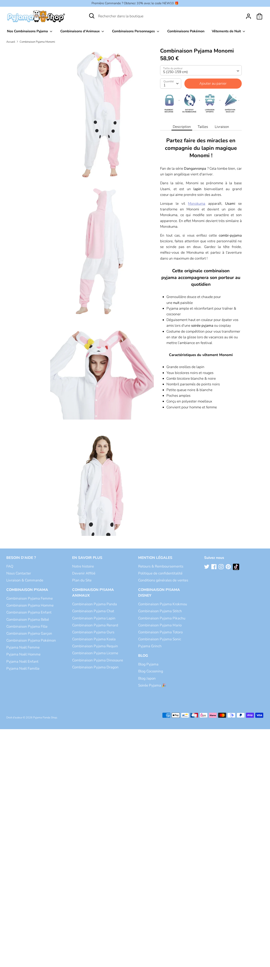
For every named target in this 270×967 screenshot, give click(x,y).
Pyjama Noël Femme (23, 647)
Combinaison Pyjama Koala (94, 639)
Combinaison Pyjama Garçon (29, 633)
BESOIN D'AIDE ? (21, 557)
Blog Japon (147, 678)
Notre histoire (83, 566)
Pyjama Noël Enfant (22, 661)
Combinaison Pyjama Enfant (28, 612)
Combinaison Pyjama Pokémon (31, 640)
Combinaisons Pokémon (185, 31)
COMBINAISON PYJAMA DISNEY (159, 592)
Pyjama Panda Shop (45, 717)
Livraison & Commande (24, 580)
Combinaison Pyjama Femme (29, 598)
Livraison (222, 126)
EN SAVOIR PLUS (87, 557)
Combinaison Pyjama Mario (160, 625)
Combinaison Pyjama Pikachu (161, 618)
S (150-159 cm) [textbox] (175, 71)
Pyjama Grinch (150, 646)
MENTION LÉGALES (155, 557)
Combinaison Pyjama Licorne (95, 653)
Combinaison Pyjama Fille (26, 626)
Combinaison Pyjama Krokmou (162, 604)
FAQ (9, 566)
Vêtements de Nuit (227, 31)
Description (182, 126)
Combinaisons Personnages (134, 31)
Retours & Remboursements (160, 566)
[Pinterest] (229, 567)
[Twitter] (207, 567)
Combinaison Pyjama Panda (94, 604)
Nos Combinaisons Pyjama (28, 31)
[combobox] (201, 70)
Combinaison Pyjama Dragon (95, 667)
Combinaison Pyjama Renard (95, 625)
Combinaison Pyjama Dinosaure (97, 660)
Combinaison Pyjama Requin (95, 646)
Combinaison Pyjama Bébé (27, 619)
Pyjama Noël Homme (23, 654)
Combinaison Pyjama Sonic (159, 639)
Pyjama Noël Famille (22, 668)
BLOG (143, 655)
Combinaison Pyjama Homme (30, 605)
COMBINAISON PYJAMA (27, 589)
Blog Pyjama (148, 664)
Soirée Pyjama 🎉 (152, 685)
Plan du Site (82, 580)
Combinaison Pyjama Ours (93, 632)
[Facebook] (214, 567)
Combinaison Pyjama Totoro (160, 632)
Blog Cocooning (150, 671)
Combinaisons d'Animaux (80, 31)
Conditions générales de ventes (163, 580)
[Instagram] (221, 567)
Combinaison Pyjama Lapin (93, 618)
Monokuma (196, 203)
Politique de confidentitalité (160, 573)
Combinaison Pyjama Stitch (160, 611)
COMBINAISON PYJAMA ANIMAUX (93, 592)
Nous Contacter (18, 573)
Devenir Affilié (83, 573)
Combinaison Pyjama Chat (93, 611)
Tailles (203, 126)
